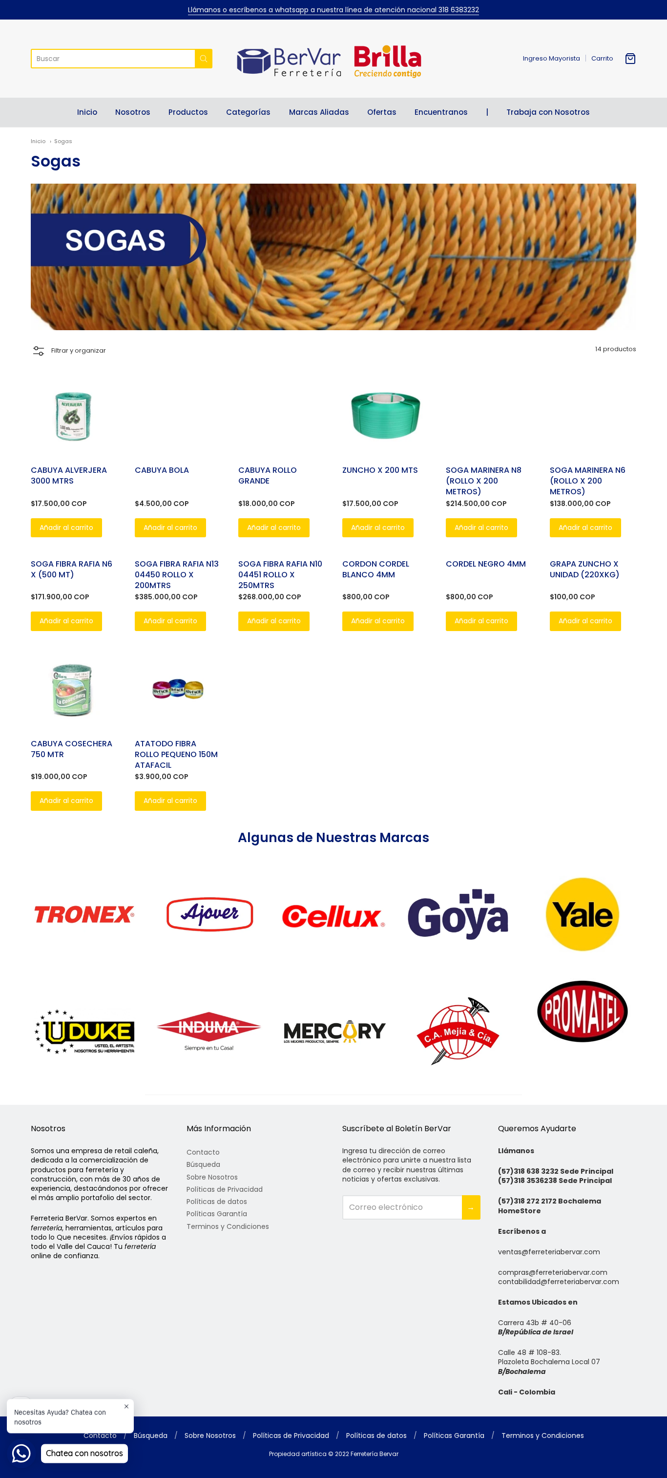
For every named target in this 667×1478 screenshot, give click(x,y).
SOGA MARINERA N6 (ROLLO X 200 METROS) (587, 481)
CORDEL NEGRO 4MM (486, 564)
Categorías (248, 112)
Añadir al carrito (66, 527)
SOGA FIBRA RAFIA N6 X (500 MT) (71, 569)
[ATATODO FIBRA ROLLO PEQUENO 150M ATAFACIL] (178, 689)
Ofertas (381, 112)
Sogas (63, 141)
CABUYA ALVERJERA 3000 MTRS (69, 475)
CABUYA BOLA (162, 470)
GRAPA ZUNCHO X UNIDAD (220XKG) (585, 569)
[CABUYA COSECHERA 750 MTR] (74, 689)
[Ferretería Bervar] (333, 58)
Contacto (203, 1152)
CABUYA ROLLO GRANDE (267, 475)
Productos (188, 112)
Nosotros (132, 112)
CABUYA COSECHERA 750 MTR (71, 749)
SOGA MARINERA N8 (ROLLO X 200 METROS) (483, 481)
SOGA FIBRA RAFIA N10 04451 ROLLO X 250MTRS (280, 574)
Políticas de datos (217, 1201)
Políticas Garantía (217, 1214)
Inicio (87, 112)
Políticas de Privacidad (225, 1189)
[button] (68, 351)
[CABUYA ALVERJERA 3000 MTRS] (74, 415)
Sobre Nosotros (212, 1177)
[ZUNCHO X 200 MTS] (385, 415)
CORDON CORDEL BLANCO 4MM (375, 569)
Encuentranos (441, 112)
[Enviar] (203, 58)
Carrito (602, 58)
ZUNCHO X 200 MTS (380, 470)
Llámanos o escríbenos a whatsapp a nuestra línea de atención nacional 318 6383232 (333, 10)
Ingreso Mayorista (551, 58)
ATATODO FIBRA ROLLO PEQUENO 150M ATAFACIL (176, 754)
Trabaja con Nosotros (548, 112)
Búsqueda (203, 1164)
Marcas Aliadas (319, 112)
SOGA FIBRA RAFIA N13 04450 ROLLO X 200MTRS (177, 574)
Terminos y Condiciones (228, 1226)
